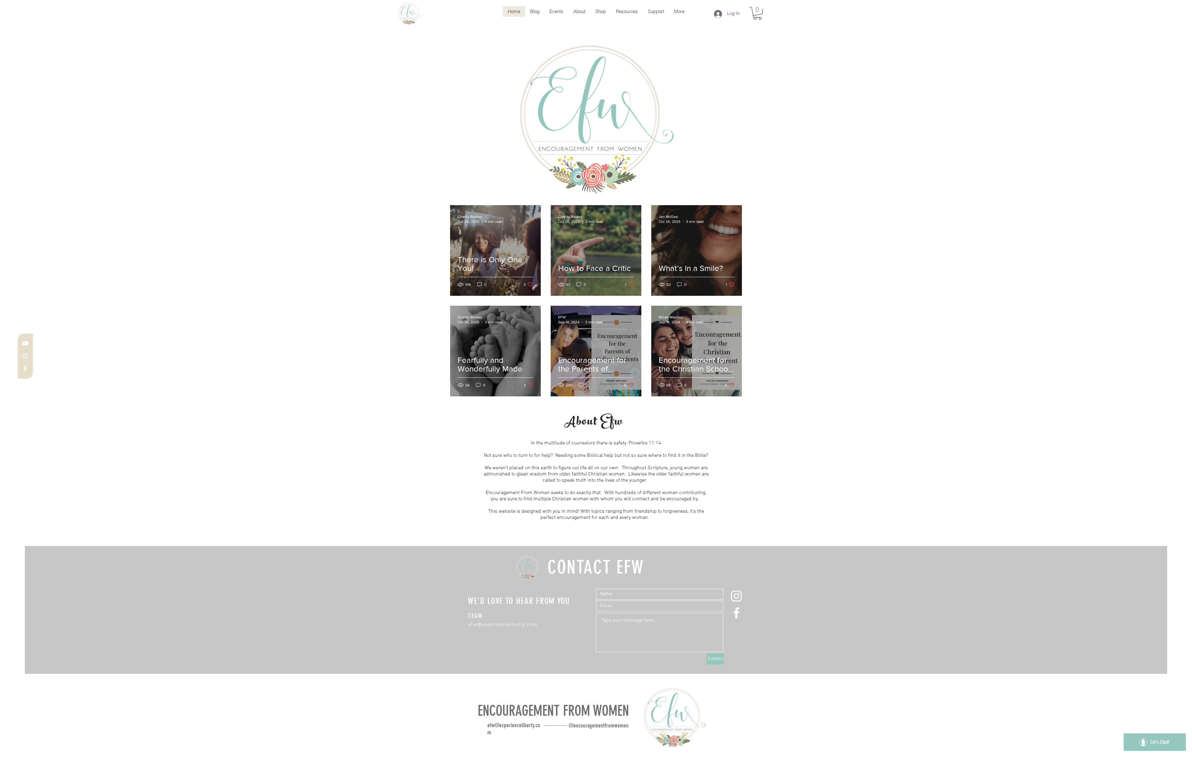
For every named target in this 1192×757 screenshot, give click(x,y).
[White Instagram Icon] (25, 356)
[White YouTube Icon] (25, 343)
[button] (757, 13)
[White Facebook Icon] (25, 368)
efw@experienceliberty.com (502, 625)
